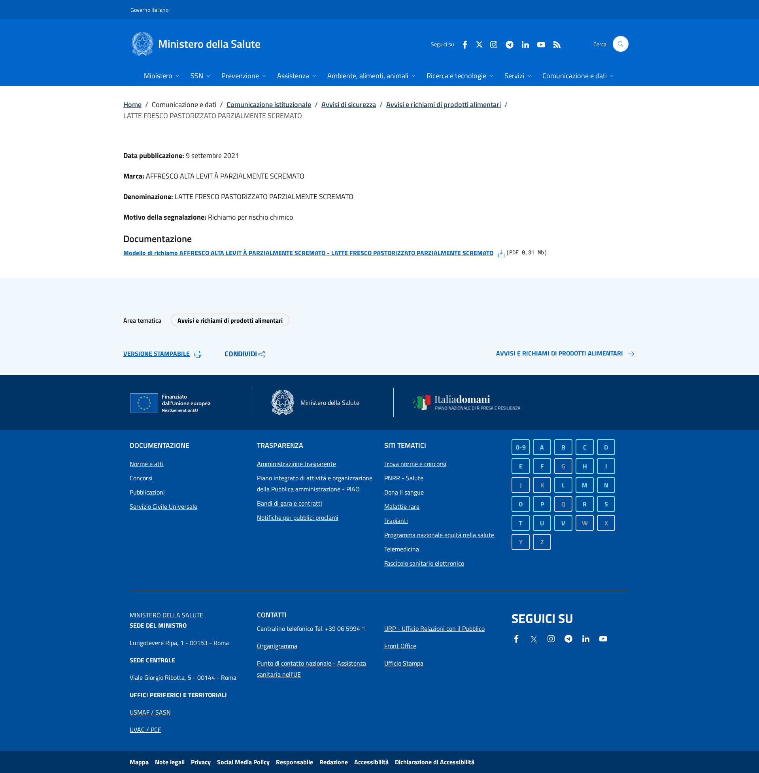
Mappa (139, 762)
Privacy (201, 762)
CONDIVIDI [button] (241, 353)
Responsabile (294, 762)
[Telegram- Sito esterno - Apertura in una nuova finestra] (506, 43)
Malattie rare (401, 506)
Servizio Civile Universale (163, 506)
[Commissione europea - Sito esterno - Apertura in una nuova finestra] (171, 403)
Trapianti (396, 520)
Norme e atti (147, 463)
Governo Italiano (149, 10)
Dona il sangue (404, 492)
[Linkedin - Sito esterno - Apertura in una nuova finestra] (522, 43)
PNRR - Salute (403, 478)
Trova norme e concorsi (415, 463)
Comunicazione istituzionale (269, 104)
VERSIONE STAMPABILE (156, 353)
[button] (621, 44)
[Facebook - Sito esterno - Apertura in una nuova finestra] (462, 43)
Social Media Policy (243, 762)
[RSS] (554, 43)
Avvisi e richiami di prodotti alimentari (443, 104)
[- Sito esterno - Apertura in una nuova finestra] (603, 638)
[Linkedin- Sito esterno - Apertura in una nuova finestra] (586, 638)
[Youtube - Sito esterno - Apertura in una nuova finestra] (538, 43)
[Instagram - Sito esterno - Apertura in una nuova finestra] (490, 43)
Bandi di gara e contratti (289, 503)
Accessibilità (371, 762)
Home (132, 104)
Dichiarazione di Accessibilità (434, 762)
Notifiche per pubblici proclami (297, 517)
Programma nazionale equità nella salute (439, 535)
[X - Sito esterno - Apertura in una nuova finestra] (479, 43)
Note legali (170, 762)
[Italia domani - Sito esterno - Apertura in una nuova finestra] (472, 402)
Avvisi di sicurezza (348, 104)
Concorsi (141, 478)
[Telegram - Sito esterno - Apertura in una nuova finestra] (568, 638)
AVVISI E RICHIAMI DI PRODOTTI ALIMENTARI (559, 353)
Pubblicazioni (147, 492)
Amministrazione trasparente (296, 463)
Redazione (333, 762)
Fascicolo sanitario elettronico (424, 563)
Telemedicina (401, 549)
